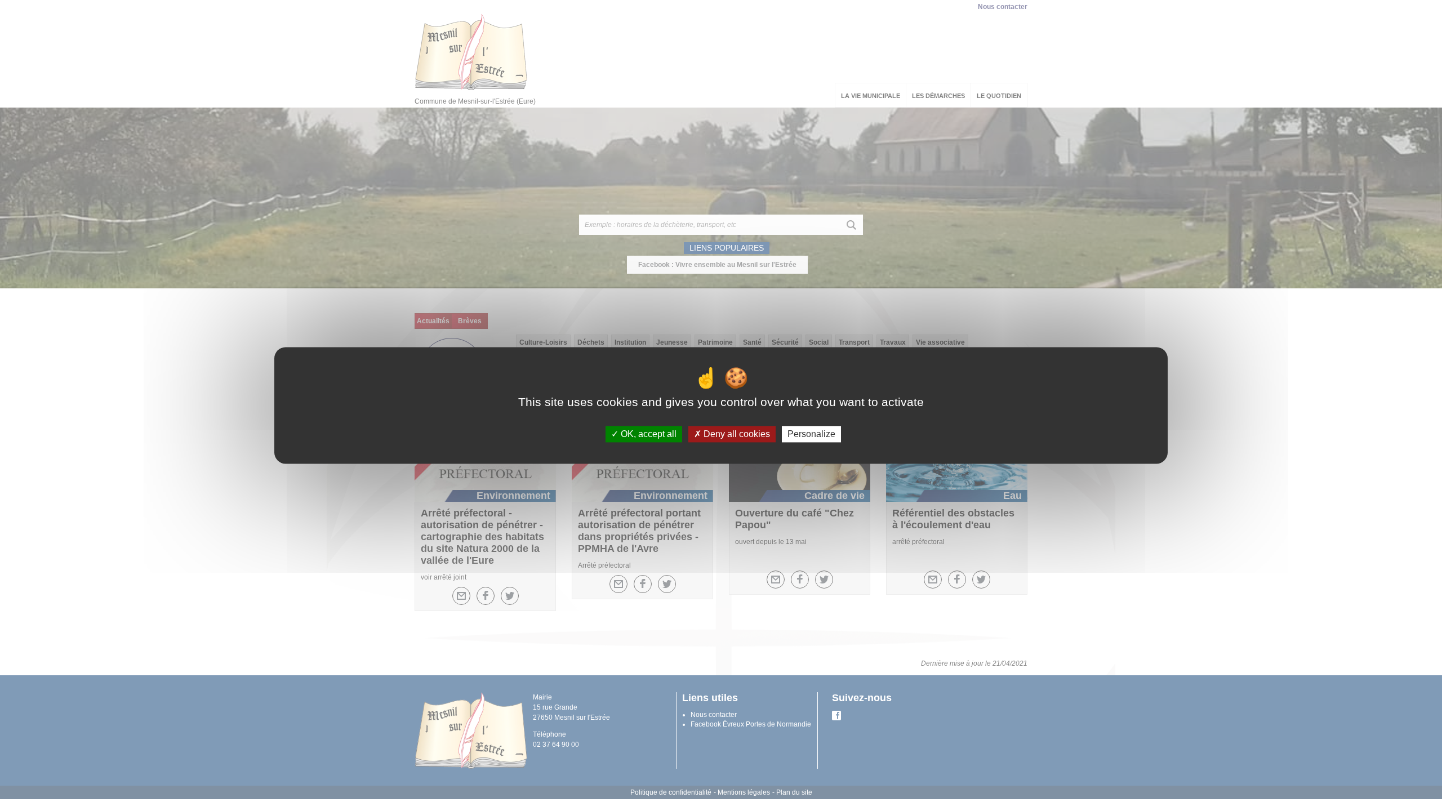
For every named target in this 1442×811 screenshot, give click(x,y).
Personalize (811, 434)
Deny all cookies (735, 434)
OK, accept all (647, 434)
